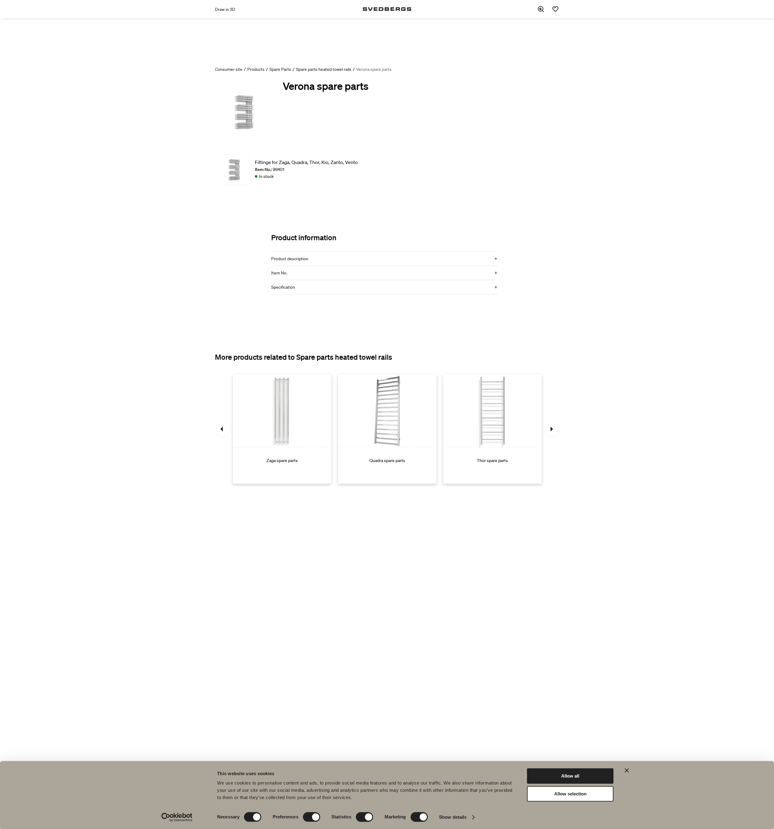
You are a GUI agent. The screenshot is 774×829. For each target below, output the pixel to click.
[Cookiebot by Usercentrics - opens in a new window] (177, 817)
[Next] (552, 429)
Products (256, 69)
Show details (453, 817)
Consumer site (228, 69)
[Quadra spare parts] (387, 429)
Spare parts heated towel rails (323, 69)
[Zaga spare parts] (282, 429)
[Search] (541, 9)
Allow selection (570, 793)
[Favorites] (555, 9)
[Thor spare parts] (492, 429)
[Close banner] (627, 770)
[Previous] (222, 429)
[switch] (311, 817)
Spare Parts (280, 69)
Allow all (570, 775)
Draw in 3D (225, 9)
